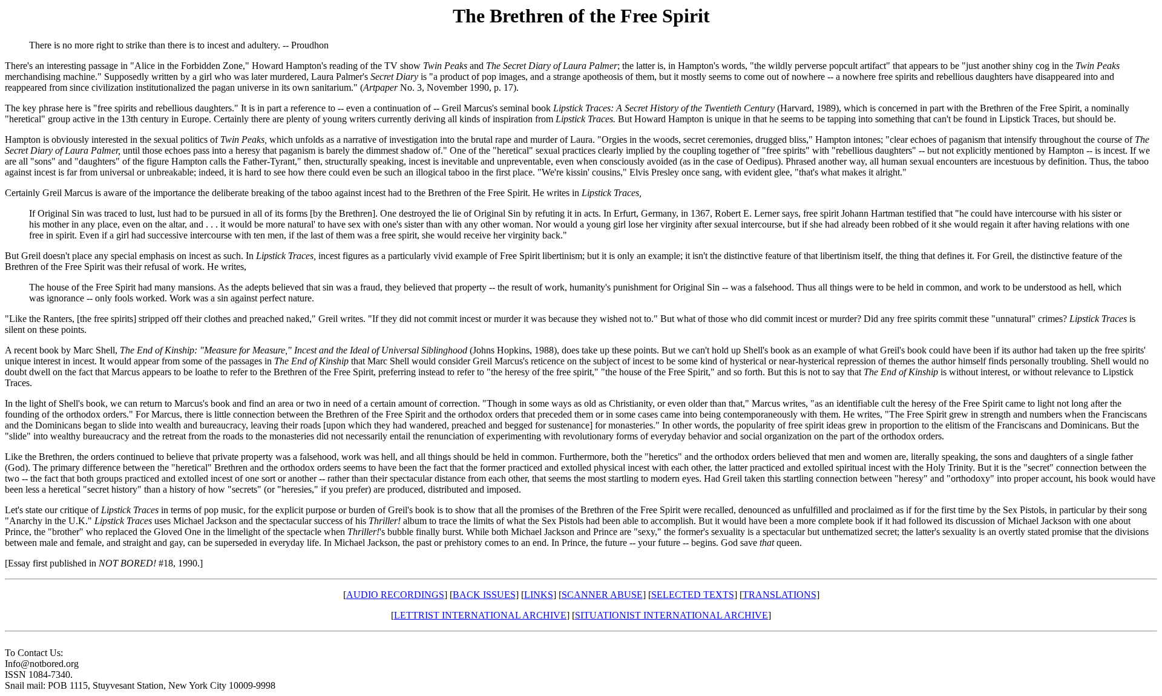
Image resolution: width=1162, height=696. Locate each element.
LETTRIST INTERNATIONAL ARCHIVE (480, 615)
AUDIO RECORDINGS (395, 594)
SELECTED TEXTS (692, 594)
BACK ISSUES (484, 594)
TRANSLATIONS (779, 594)
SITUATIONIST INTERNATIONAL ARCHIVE (671, 615)
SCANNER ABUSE (602, 594)
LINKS (538, 594)
